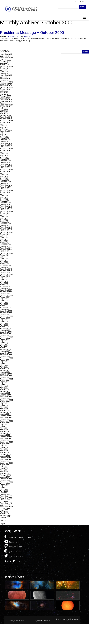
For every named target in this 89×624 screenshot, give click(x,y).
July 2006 (3, 362)
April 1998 (4, 512)
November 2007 (6, 334)
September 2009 (6, 295)
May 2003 (4, 428)
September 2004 (6, 400)
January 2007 (5, 351)
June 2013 (4, 217)
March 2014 (4, 201)
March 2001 (4, 473)
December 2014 (6, 185)
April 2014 (4, 199)
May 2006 (4, 365)
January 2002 (5, 456)
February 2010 (5, 287)
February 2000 (5, 493)
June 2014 (4, 196)
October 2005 (5, 377)
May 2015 (4, 176)
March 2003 (4, 432)
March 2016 (4, 159)
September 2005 (6, 379)
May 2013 (4, 218)
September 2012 (6, 232)
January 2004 (5, 414)
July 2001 (3, 466)
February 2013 (5, 224)
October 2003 (5, 419)
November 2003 (6, 418)
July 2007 (3, 341)
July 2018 (3, 124)
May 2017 (4, 135)
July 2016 (3, 152)
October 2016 (5, 147)
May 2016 (4, 155)
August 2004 (5, 402)
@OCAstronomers (15, 542)
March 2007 (4, 348)
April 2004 (4, 409)
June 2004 (4, 405)
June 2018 (4, 126)
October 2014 (5, 189)
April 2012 (4, 241)
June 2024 (4, 63)
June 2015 (4, 175)
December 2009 (6, 290)
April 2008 (4, 325)
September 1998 (6, 507)
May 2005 (4, 386)
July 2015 (3, 173)
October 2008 (5, 314)
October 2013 (5, 210)
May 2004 (4, 407)
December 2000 (6, 479)
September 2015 (6, 169)
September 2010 (6, 274)
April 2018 (4, 129)
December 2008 (6, 311)
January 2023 (5, 73)
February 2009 (5, 307)
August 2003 (5, 423)
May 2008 (4, 323)
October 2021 (5, 80)
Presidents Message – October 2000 (32, 32)
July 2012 (3, 236)
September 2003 (6, 421)
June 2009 (4, 300)
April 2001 (4, 472)
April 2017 (4, 136)
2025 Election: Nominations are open (18, 569)
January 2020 (5, 98)
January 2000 (5, 494)
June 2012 (4, 238)
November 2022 (6, 75)
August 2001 (5, 465)
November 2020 (6, 86)
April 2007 (4, 346)
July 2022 (3, 77)
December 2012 (6, 227)
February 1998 (5, 515)
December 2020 (6, 84)
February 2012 (5, 245)
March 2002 (4, 452)
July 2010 (3, 278)
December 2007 (6, 332)
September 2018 (6, 121)
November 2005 (6, 376)
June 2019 (4, 110)
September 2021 (6, 82)
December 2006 (6, 353)
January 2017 (5, 142)
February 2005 (5, 391)
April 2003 (4, 430)
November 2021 (6, 79)
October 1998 (5, 505)
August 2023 (5, 68)
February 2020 (5, 96)
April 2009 (4, 304)
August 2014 (5, 192)
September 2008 (6, 316)
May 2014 (4, 197)
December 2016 (6, 143)
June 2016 (4, 154)
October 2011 (5, 252)
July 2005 (3, 383)
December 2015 (6, 164)
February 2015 (5, 182)
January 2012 (5, 246)
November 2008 (6, 313)
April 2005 (4, 388)
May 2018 (4, 128)
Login (74, 2)
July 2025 (3, 59)
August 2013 (5, 213)
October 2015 (5, 168)
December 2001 (6, 458)
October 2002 (5, 440)
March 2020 (4, 94)
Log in (2, 524)
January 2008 (5, 330)
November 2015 (6, 166)
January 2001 (5, 477)
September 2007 (6, 337)
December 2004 (6, 395)
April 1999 (4, 501)
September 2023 (6, 66)
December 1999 (6, 496)
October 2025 (5, 56)
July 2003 (3, 425)
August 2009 (5, 297)
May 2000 (4, 489)
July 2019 (3, 108)
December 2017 (6, 131)
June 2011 (4, 259)
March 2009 (4, 306)
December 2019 (6, 100)
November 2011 (6, 250)
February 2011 (5, 266)
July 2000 (3, 486)
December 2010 (6, 269)
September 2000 (6, 482)
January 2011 (5, 267)
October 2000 (5, 480)
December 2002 (6, 437)
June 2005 (4, 384)
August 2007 (5, 339)
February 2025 (5, 61)
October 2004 (5, 398)
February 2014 (5, 203)
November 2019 (6, 101)
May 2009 (4, 302)
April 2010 (4, 283)
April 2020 (4, 93)
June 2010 (4, 280)
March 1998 (4, 514)
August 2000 (5, 484)
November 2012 (6, 229)
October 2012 (5, 231)
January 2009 (5, 309)
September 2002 (6, 442)
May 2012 (4, 239)
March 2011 (4, 264)
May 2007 (4, 344)
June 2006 (4, 363)
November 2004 (6, 397)
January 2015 (5, 183)
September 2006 (6, 358)
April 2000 (4, 491)
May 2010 (4, 281)
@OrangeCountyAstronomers (19, 537)
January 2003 (5, 435)
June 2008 (4, 321)
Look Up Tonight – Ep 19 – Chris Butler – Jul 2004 (23, 565)
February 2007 (5, 349)
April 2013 (4, 220)
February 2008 (5, 328)
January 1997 (5, 517)
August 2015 (5, 171)
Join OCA (81, 2)
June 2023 (4, 72)
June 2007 (4, 342)
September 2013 (6, 211)
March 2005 (4, 390)
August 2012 (5, 234)
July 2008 (3, 320)
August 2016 (5, 150)
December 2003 (6, 416)
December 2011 (6, 248)
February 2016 (5, 161)
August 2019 (5, 107)
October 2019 (5, 103)
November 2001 (6, 459)
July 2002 (3, 445)
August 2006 (5, 360)
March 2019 (4, 114)
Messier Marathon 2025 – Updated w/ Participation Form (26, 574)
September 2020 (6, 87)
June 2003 (4, 426)
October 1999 (5, 500)
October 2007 (5, 335)
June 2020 (4, 91)
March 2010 (4, 285)
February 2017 (5, 140)
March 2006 (4, 369)
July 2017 (3, 133)
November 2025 (6, 54)
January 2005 (5, 393)
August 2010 (5, 276)
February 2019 (5, 115)
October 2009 (5, 294)
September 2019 (6, 105)
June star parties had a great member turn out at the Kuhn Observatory (31, 571)
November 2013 (6, 208)
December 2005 (6, 374)
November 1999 (6, 498)
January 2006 (5, 372)
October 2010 (5, 273)
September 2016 (6, 149)
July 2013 (3, 215)
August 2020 (5, 89)
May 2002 (4, 449)
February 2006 (5, 370)
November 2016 (6, 145)
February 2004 (5, 412)
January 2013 (5, 225)
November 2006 (6, 355)
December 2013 (6, 206)
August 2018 (5, 122)
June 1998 (4, 510)
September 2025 (6, 58)
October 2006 (5, 356)
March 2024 (4, 65)
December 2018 (6, 117)
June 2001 (4, 468)
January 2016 (5, 162)
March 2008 (4, 327)
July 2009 (3, 299)
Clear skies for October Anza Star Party (19, 567)
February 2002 (5, 454)
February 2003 (5, 433)
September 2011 (6, 253)
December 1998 (6, 503)
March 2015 (4, 180)
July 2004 (3, 404)
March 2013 (4, 222)
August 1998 (5, 508)
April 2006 (4, 367)
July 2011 (3, 257)
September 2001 (6, 463)
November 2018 (6, 119)
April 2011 (4, 262)
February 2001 (5, 475)
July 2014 (3, 194)
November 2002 (6, 439)
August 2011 (5, 255)
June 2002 (4, 447)
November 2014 (6, 187)
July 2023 (3, 70)
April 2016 (4, 157)
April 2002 (4, 451)
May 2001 (4, 470)
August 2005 (5, 381)
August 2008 (5, 318)
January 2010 (5, 288)
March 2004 (4, 411)
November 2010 (6, 271)
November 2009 (6, 292)
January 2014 (5, 204)
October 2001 (5, 461)
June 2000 (4, 487)
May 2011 (4, 260)
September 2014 (6, 190)
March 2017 (4, 138)
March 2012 (4, 243)
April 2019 (4, 112)
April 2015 (4, 178)
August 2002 (5, 444)
